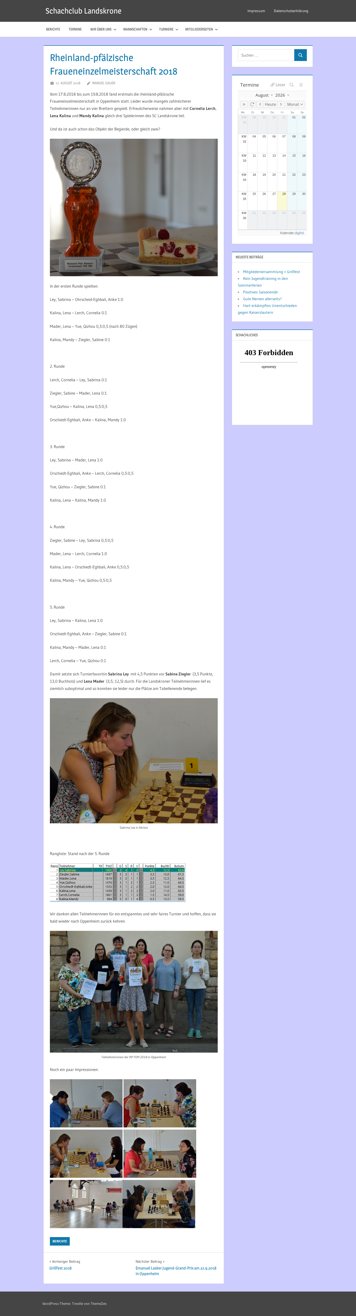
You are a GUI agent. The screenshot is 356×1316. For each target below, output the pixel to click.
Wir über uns (100, 29)
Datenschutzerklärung (291, 10)
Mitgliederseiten (199, 29)
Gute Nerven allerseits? (262, 298)
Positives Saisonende (260, 292)
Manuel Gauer (103, 83)
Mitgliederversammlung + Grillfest (271, 271)
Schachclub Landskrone (83, 10)
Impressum (256, 10)
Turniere (166, 29)
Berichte (53, 29)
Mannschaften (135, 29)
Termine (75, 29)
